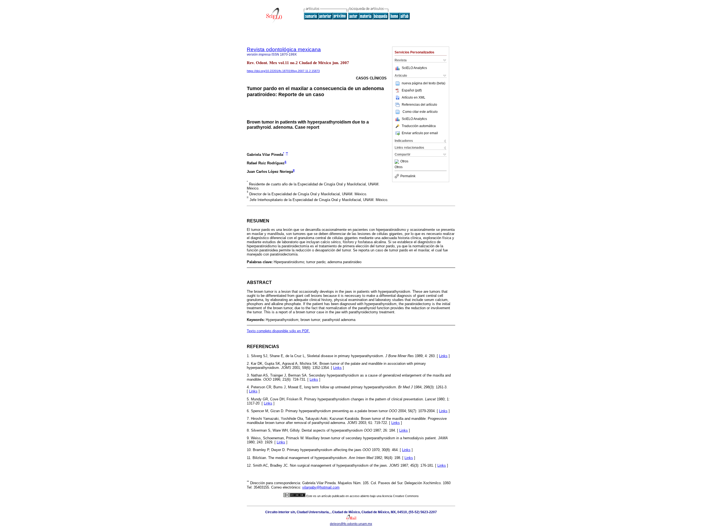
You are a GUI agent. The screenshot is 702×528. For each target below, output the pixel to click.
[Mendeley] (397, 161)
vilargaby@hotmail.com (320, 487)
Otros (404, 161)
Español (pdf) (412, 90)
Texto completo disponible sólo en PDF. (278, 331)
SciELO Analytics (414, 68)
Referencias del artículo (419, 105)
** (287, 153)
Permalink (407, 176)
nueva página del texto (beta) (423, 83)
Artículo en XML (413, 97)
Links (443, 356)
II (294, 170)
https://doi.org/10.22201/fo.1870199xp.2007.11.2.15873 (283, 71)
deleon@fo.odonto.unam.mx (351, 524)
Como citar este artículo (420, 112)
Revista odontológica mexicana (284, 49)
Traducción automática (419, 126)
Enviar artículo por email (420, 133)
